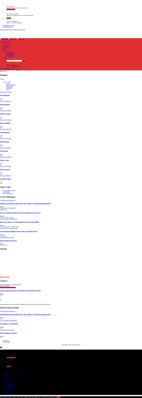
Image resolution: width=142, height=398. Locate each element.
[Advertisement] (30, 34)
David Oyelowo (5, 169)
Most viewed (10, 86)
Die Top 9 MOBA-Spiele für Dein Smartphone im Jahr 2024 (20, 213)
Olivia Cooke (4, 160)
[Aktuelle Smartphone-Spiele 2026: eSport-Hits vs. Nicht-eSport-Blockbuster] (7, 200)
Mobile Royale (10, 55)
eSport (5, 43)
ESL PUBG (6, 192)
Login (8, 22)
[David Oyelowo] (5, 166)
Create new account (16, 22)
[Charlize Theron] (5, 175)
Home (1, 71)
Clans (8, 44)
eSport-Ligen (6, 46)
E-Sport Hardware (8, 27)
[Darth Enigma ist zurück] (7, 237)
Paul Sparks (4, 151)
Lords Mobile (10, 56)
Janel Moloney (5, 132)
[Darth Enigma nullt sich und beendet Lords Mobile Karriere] (10, 284)
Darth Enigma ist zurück (8, 241)
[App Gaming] (12, 29)
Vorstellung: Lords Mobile (9, 324)
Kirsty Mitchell (5, 123)
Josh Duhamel (5, 95)
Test (4, 49)
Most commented (11, 85)
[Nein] (60, 397)
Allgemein (6, 41)
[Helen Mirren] (5, 138)
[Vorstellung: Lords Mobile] (8, 320)
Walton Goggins (5, 114)
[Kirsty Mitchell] (5, 120)
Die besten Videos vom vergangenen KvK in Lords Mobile (19, 222)
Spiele (4, 50)
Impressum (6, 340)
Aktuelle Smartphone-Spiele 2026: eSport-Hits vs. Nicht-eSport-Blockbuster (25, 203)
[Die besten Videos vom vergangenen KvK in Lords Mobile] (8, 219)
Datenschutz (6, 342)
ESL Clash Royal (7, 193)
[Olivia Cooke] (5, 157)
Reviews (5, 47)
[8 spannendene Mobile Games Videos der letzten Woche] (9, 228)
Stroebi (2, 206)
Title (8, 89)
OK (58, 397)
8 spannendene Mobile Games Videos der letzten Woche (18, 231)
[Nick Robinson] (5, 101)
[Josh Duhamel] (5, 92)
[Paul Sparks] (5, 148)
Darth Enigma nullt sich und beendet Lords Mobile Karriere (20, 290)
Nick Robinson (5, 104)
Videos (5, 58)
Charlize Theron (5, 179)
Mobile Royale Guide (9, 25)
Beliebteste (9, 88)
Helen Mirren (4, 142)
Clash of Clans (10, 52)
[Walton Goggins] (5, 110)
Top (1, 347)
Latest (8, 83)
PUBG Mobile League (9, 190)
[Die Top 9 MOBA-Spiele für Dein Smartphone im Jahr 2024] (3, 209)
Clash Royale (10, 53)
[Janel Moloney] (5, 129)
